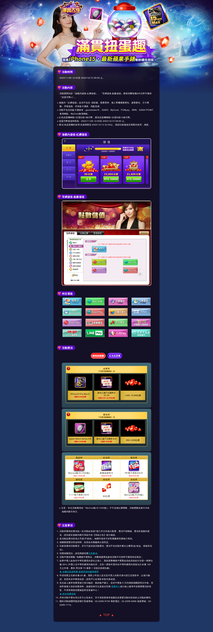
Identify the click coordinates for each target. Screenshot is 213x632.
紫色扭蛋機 (98, 355)
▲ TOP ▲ (106, 614)
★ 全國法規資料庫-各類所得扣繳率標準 (79, 571)
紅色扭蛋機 (114, 355)
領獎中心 (115, 586)
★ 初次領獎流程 (68, 593)
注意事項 (92, 553)
